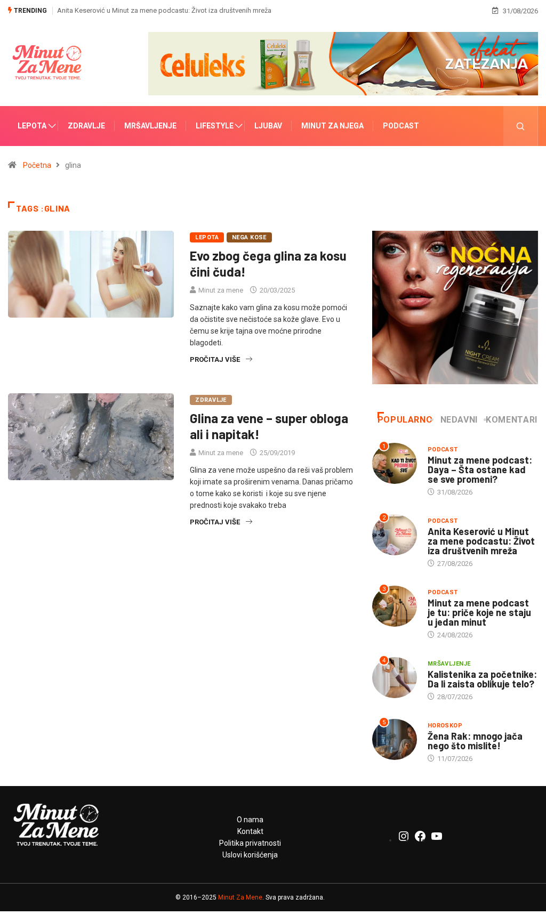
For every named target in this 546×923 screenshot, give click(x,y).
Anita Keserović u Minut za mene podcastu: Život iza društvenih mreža (164, 10)
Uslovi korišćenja (250, 855)
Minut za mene (220, 290)
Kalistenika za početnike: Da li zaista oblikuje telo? (482, 679)
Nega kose (249, 237)
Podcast (401, 126)
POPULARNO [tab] (405, 420)
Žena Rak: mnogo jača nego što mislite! (475, 740)
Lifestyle (215, 126)
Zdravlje (86, 126)
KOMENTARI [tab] (511, 420)
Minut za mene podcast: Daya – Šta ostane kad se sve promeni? (480, 469)
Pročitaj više (215, 359)
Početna (37, 165)
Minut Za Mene (240, 897)
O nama (250, 819)
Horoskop (445, 725)
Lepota (32, 126)
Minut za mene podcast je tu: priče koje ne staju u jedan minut (479, 612)
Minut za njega (332, 126)
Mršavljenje (150, 126)
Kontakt (250, 831)
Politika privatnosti (250, 843)
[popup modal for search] (520, 126)
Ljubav (268, 126)
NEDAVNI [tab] (459, 420)
